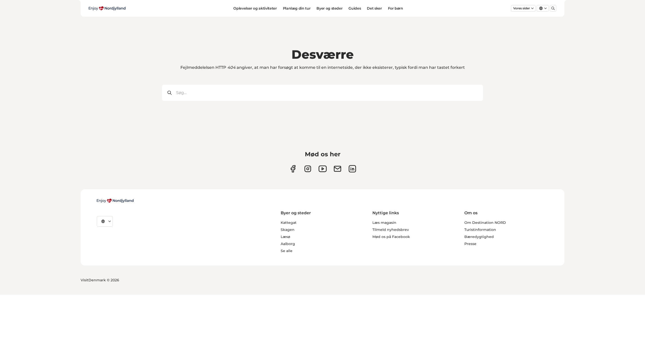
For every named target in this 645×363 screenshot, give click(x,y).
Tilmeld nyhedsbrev (390, 229)
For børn (395, 8)
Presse (470, 243)
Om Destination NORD (485, 222)
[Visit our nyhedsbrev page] (337, 168)
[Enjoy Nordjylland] (115, 200)
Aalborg (288, 243)
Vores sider (521, 8)
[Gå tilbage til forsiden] (107, 8)
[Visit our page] (307, 168)
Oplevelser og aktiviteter (255, 8)
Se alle (287, 251)
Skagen (288, 229)
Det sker (374, 8)
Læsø (285, 236)
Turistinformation (480, 229)
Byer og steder (329, 8)
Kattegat (289, 222)
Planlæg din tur (297, 8)
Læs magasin (384, 222)
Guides (354, 8)
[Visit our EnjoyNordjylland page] (322, 168)
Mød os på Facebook (391, 236)
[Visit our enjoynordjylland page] (292, 168)
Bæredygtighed (479, 236)
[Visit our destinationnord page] (352, 168)
